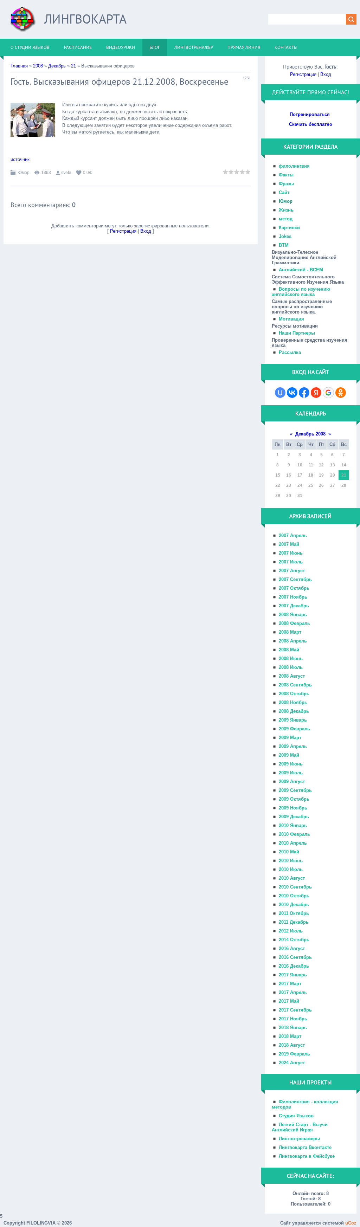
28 (343, 485)
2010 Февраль (294, 834)
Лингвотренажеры (299, 1138)
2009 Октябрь (294, 799)
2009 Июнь (291, 764)
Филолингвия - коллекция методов (305, 1104)
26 (321, 485)
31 (299, 495)
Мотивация (291, 319)
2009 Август (292, 781)
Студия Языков (296, 1115)
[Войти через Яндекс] (316, 392)
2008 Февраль (294, 623)
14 (343, 465)
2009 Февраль (294, 728)
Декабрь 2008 (310, 434)
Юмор (24, 172)
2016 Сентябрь (295, 957)
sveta (66, 172)
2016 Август (292, 948)
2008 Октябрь (294, 693)
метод (285, 218)
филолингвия (294, 166)
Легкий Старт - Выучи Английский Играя (300, 1127)
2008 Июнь (291, 658)
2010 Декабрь (294, 904)
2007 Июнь (291, 553)
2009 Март (290, 737)
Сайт (284, 192)
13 (332, 465)
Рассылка (290, 352)
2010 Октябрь (294, 895)
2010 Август (292, 878)
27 (332, 485)
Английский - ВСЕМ (301, 269)
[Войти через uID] (280, 392)
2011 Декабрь (294, 922)
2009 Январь (293, 720)
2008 (38, 66)
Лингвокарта (85, 19)
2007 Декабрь (294, 605)
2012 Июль (291, 931)
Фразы (286, 183)
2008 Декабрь (294, 711)
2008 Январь (293, 614)
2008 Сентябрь (295, 684)
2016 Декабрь (294, 966)
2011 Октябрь (294, 913)
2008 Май (289, 649)
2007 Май (289, 544)
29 (277, 495)
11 (311, 465)
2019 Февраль (294, 1054)
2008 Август (292, 676)
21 (73, 66)
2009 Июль (291, 772)
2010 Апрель (293, 843)
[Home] (23, 22)
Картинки (289, 227)
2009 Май (289, 755)
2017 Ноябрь (293, 1018)
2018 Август (292, 1045)
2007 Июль (291, 561)
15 (277, 475)
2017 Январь (293, 974)
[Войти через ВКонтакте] (292, 392)
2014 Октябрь (294, 939)
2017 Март (290, 983)
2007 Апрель (293, 535)
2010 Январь (293, 825)
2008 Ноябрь (293, 702)
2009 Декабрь (294, 816)
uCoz (350, 1223)
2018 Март (290, 1036)
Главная (19, 66)
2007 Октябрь (294, 588)
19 (321, 475)
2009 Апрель (293, 746)
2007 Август (292, 570)
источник (20, 159)
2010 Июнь (291, 860)
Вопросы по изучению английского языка (301, 291)
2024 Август (292, 1062)
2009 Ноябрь (293, 808)
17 (299, 475)
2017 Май (289, 1001)
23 (288, 485)
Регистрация (123, 231)
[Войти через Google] (328, 392)
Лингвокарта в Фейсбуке (307, 1156)
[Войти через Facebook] (304, 392)
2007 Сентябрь (295, 579)
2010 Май (289, 851)
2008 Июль (291, 667)
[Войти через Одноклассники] (340, 392)
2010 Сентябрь (295, 887)
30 (288, 495)
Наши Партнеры (297, 333)
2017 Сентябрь (295, 1010)
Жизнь (286, 210)
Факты (286, 174)
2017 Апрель (293, 992)
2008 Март (290, 632)
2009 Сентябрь (295, 790)
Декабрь (57, 66)
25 (310, 485)
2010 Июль (291, 869)
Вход (145, 231)
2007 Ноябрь (293, 597)
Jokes (285, 236)
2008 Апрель (293, 641)
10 (299, 465)
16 (288, 475)
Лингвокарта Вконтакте (305, 1147)
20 (332, 475)
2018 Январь (293, 1027)
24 (299, 485)
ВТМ (284, 245)
